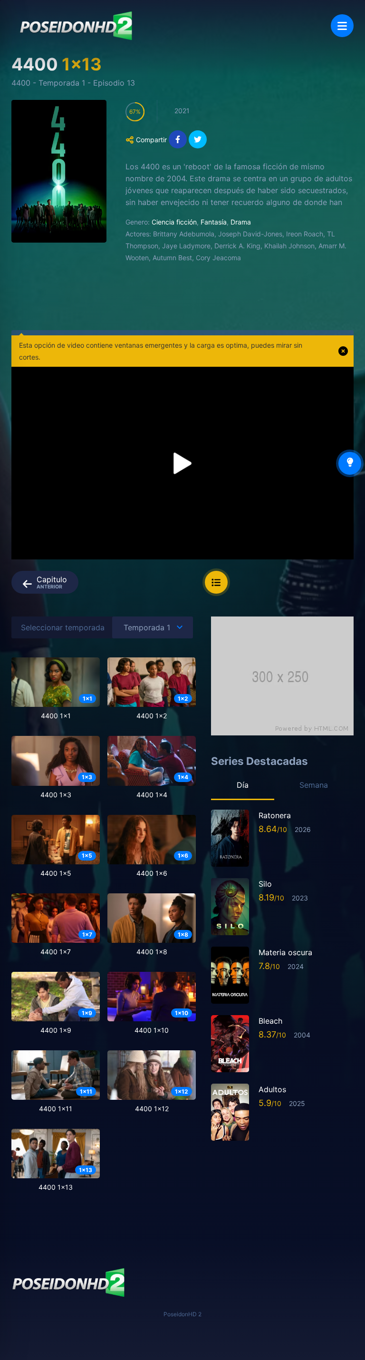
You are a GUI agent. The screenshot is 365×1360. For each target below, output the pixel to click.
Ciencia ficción (174, 222)
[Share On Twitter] (198, 139)
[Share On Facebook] (178, 139)
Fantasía (214, 222)
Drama (241, 222)
